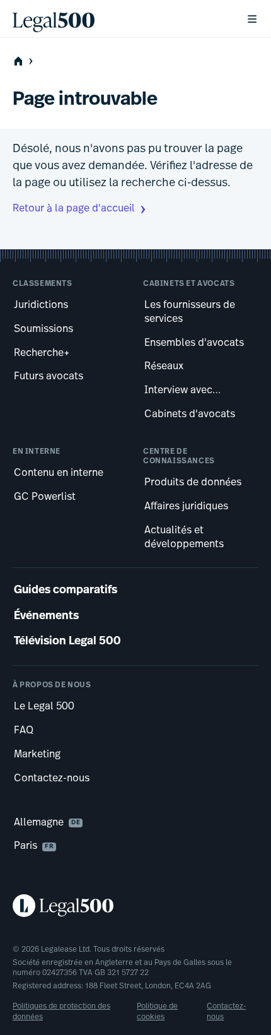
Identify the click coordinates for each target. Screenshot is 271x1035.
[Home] (119, 19)
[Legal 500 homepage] (135, 905)
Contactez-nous (226, 1011)
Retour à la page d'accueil (74, 209)
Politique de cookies (157, 1011)
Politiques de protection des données (61, 1011)
